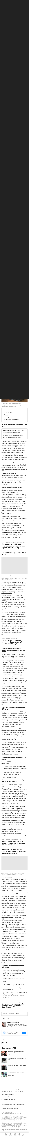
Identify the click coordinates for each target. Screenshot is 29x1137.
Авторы (3, 1018)
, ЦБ (20, 839)
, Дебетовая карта (14, 638)
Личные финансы (5, 638)
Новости (10, 1135)
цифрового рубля (6, 593)
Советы (19, 1135)
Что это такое (9, 412)
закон (20, 584)
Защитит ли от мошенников (12, 419)
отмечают (10, 742)
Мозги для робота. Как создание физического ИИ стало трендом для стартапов (17, 1053)
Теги (8, 1018)
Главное (6, 1135)
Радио (23, 1135)
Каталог (15, 1135)
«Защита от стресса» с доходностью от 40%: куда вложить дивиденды (17, 1066)
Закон (7, 414)
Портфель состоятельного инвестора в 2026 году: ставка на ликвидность (17, 1059)
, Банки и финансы (14, 542)
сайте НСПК (7, 762)
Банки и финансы (5, 839)
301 (20, 724)
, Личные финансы (14, 839)
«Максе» (18, 1013)
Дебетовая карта (5, 542)
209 (11, 724)
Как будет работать (10, 417)
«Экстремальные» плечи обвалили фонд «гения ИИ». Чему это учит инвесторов (16, 1074)
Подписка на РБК (8, 1048)
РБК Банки (3, 1102)
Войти (23, 1033)
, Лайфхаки (22, 542)
